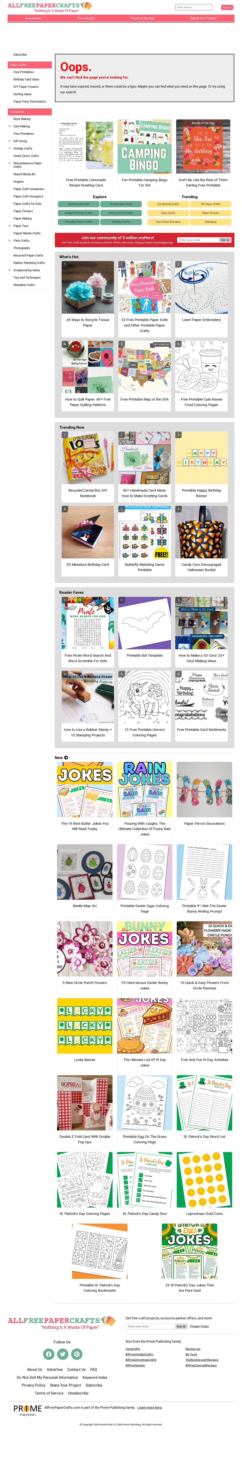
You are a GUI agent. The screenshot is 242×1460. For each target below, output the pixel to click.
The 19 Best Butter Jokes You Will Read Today (85, 826)
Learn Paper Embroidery (201, 320)
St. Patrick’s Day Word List (204, 1136)
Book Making (22, 119)
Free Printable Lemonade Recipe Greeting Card (86, 183)
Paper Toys (21, 226)
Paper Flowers (23, 211)
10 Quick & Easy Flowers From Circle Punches (204, 985)
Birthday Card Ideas (26, 79)
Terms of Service (49, 1393)
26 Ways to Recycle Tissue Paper (87, 322)
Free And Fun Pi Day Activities (204, 1060)
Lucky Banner (84, 1060)
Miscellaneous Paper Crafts (27, 165)
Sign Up (225, 240)
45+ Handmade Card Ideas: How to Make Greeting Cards (145, 493)
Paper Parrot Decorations (204, 823)
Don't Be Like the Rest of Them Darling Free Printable (203, 183)
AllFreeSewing (135, 1365)
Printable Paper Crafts (78, 222)
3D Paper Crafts (210, 204)
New (59, 757)
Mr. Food (191, 1354)
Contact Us (76, 1369)
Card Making (21, 126)
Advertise (55, 1369)
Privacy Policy (143, 242)
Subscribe (20, 54)
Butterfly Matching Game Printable (144, 567)
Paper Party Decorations (29, 101)
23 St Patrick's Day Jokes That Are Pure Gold (189, 1288)
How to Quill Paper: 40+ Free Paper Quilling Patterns (88, 402)
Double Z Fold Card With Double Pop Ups (84, 1139)
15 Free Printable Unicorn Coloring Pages (144, 732)
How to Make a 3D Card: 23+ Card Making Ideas (201, 658)
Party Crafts (21, 240)
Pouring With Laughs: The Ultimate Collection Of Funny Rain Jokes (145, 829)
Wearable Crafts (24, 285)
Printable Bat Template (145, 655)
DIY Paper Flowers (25, 87)
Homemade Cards (121, 204)
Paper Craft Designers (28, 196)
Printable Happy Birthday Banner (201, 493)
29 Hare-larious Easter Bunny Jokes (144, 985)
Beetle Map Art (85, 906)
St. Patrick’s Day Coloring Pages (85, 1213)
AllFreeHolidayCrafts (139, 1354)
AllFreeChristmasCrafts (141, 1360)
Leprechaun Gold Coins (204, 1213)
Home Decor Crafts (26, 156)
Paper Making (22, 218)
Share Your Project (65, 1385)
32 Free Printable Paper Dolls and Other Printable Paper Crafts (144, 325)
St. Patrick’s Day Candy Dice (145, 1213)
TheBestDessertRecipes (201, 1360)
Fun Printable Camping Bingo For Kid (145, 183)
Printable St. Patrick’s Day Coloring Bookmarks (100, 1288)
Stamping (210, 222)
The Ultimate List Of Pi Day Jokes (144, 1062)
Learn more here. (150, 1407)
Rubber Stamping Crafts (29, 263)
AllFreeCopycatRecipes (201, 1365)
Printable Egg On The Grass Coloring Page (145, 1139)
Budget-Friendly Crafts (78, 213)
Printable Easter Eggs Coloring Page (144, 909)
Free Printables (23, 72)
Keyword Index (95, 1377)
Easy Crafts (168, 213)
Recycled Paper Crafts (28, 255)
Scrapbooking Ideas (26, 270)
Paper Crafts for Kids (27, 204)
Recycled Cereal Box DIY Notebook (87, 493)
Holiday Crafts (22, 148)
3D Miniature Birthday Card (87, 564)
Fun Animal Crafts (168, 204)
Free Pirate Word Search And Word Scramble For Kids (88, 658)
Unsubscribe (78, 1393)
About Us (34, 1369)
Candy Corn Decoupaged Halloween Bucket (201, 567)
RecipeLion (192, 1349)
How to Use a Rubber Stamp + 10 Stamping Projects (88, 732)
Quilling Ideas (22, 94)
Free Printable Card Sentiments (201, 729)
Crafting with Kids (78, 204)
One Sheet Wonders (168, 222)
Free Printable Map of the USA (144, 399)
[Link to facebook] (48, 1354)
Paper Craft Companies (28, 189)
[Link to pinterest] (76, 1354)
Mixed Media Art (24, 174)
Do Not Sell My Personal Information (47, 1377)
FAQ (93, 1369)
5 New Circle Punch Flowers (85, 983)
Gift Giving (20, 141)
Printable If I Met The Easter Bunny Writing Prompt (204, 909)
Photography (21, 248)
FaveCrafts (133, 1349)
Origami (18, 181)
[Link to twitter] (62, 1354)
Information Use (163, 242)
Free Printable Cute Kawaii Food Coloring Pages (201, 402)
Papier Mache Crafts (27, 233)
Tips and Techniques (27, 277)
